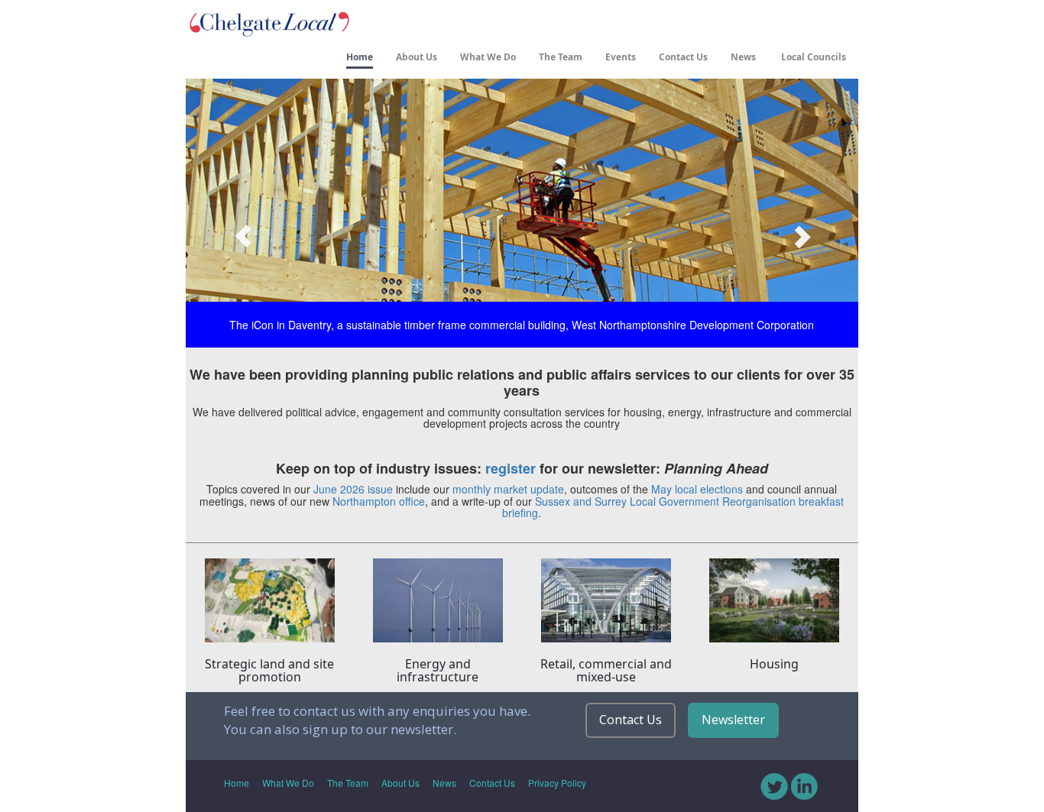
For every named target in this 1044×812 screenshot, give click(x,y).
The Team (560, 56)
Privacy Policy (557, 782)
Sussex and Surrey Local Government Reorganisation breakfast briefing (673, 506)
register (510, 468)
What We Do (488, 56)
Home (359, 56)
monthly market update (508, 489)
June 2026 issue (353, 489)
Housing (774, 663)
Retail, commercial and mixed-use (606, 670)
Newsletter (733, 719)
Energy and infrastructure (437, 670)
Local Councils (812, 56)
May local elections (697, 489)
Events (620, 56)
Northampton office (378, 501)
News (743, 56)
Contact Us (683, 56)
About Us (416, 56)
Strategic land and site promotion (269, 670)
